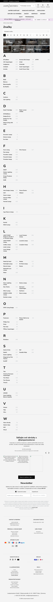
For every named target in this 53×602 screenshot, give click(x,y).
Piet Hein (5, 326)
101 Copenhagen (7, 62)
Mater (4, 272)
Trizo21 (5, 382)
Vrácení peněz (14, 534)
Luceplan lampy (23, 244)
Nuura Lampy (23, 293)
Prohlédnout (17, 20)
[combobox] (27, 5)
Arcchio (5, 69)
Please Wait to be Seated (24, 318)
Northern (21, 291)
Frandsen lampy (7, 159)
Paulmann (6, 318)
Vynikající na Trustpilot (14, 1)
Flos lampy (6, 152)
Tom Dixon (6, 377)
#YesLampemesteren (38, 569)
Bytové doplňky (15, 586)
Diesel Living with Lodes (8, 123)
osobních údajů (35, 507)
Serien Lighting (7, 354)
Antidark (5, 66)
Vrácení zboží (14, 533)
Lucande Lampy (23, 240)
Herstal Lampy (7, 201)
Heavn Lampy (7, 195)
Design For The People (7, 119)
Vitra (4, 412)
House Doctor (23, 190)
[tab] (14, 522)
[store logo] (10, 5)
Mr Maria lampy (23, 264)
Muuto (21, 266)
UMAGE (5, 393)
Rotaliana (5, 339)
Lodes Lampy (6, 247)
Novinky (42, 13)
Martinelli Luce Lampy (7, 269)
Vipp (4, 410)
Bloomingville (7, 84)
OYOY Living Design (8, 307)
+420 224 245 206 (14, 522)
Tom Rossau (6, 380)
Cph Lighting (6, 99)
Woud (5, 429)
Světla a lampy (6, 22)
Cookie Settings (38, 571)
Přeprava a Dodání (14, 531)
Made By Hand (7, 261)
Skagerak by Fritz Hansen (8, 357)
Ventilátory (41, 10)
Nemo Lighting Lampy (7, 283)
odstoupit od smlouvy (14, 535)
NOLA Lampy (6, 291)
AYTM (36, 59)
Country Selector (14, 575)
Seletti (5, 352)
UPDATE (41, 19)
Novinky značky (38, 572)
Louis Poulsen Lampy (23, 236)
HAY (4, 193)
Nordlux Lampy (7, 297)
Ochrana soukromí (14, 573)
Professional (29, 17)
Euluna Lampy (7, 137)
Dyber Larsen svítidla (22, 110)
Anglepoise (6, 64)
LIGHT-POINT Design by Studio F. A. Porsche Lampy (8, 236)
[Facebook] (10, 559)
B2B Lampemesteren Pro (38, 573)
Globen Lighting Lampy (7, 172)
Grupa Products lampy (7, 176)
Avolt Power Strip (24, 69)
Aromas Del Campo (24, 59)
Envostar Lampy (7, 134)
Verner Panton (14, 583)
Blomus (5, 82)
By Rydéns (6, 86)
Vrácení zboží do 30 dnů (38, 533)
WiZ (4, 427)
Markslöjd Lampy (7, 264)
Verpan (5, 407)
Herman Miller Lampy (7, 198)
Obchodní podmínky (14, 572)
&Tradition (6, 59)
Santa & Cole (6, 350)
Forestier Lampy (7, 154)
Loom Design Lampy (6, 250)
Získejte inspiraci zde (26, 477)
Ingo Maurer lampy (8, 212)
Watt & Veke (6, 425)
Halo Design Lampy (8, 190)
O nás (14, 569)
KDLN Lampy (6, 225)
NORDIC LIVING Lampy (7, 293)
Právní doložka (14, 571)
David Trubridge (7, 110)
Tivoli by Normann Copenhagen (8, 374)
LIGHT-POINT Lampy (7, 241)
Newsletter (38, 531)
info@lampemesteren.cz (14, 523)
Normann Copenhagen (22, 287)
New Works (6, 287)
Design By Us (6, 116)
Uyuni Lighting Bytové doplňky (7, 396)
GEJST (5, 170)
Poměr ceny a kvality (15, 584)
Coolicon (5, 97)
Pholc (4, 324)
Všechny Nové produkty (14, 587)
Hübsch (21, 193)
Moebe (21, 261)
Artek (20, 62)
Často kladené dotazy (14, 525)
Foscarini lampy (7, 157)
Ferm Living (6, 150)
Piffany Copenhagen (8, 329)
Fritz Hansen (22, 150)
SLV (20, 350)
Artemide (21, 64)
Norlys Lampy (23, 283)
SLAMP (5, 361)
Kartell (5, 222)
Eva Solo (5, 139)
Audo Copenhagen (24, 66)
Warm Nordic (6, 422)
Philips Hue (6, 322)
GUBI (4, 180)
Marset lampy (7, 266)
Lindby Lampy (7, 244)
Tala (4, 371)
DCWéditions (6, 114)
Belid (4, 79)
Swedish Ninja (23, 352)
